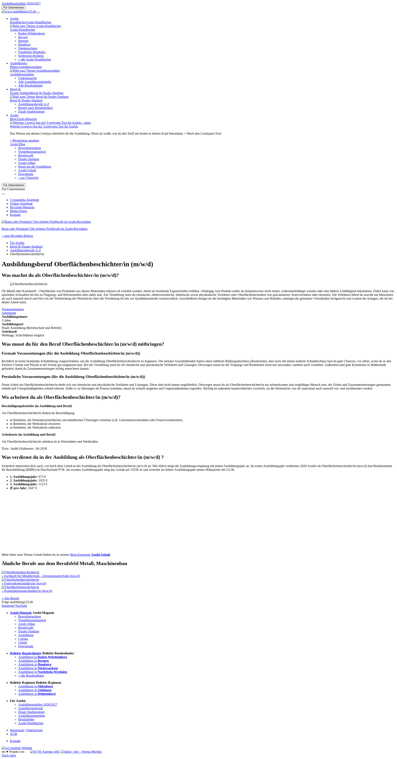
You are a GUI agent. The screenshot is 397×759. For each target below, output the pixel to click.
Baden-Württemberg (31, 33)
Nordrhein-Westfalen (31, 52)
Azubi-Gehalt (27, 170)
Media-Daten (18, 211)
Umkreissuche (27, 78)
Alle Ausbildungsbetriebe (34, 82)
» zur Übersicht (28, 177)
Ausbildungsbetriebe (31, 715)
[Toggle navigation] (38, 12)
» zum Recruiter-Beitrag (17, 236)
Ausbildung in (42, 657)
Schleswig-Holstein (31, 55)
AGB (13, 734)
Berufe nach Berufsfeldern (35, 108)
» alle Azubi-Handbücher (34, 59)
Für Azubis (17, 243)
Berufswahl (25, 155)
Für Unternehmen (13, 7)
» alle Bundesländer (31, 675)
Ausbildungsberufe (30, 708)
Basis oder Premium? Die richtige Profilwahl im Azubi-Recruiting (44, 229)
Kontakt (15, 214)
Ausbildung (25, 635)
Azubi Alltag (26, 624)
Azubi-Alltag (26, 163)
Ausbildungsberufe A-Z (33, 104)
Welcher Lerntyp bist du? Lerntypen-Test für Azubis (44, 126)
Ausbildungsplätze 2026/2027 (21, 3)
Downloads (25, 174)
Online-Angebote (21, 203)
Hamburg (24, 44)
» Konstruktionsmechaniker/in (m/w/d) (27, 591)
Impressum (17, 730)
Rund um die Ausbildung (34, 166)
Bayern (23, 37)
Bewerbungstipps (29, 148)
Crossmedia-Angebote (24, 200)
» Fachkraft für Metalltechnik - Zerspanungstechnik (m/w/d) (41, 576)
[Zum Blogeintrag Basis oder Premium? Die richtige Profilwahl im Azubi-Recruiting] (46, 222)
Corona (23, 639)
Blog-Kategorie (90, 554)
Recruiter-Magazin (22, 207)
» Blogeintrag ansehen (24, 140)
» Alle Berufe (10, 598)
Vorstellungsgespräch (32, 151)
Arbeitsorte (9, 313)
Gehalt (22, 642)
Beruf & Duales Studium (26, 246)
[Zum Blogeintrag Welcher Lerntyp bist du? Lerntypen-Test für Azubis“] (50, 122)
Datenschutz (34, 730)
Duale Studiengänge (31, 111)
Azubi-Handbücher (30, 723)
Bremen (23, 41)
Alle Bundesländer (30, 85)
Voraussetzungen (13, 309)
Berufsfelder (26, 719)
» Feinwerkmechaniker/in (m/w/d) (24, 583)
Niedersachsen (27, 48)
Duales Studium (28, 159)
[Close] (3, 194)
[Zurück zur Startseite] (19, 11)
